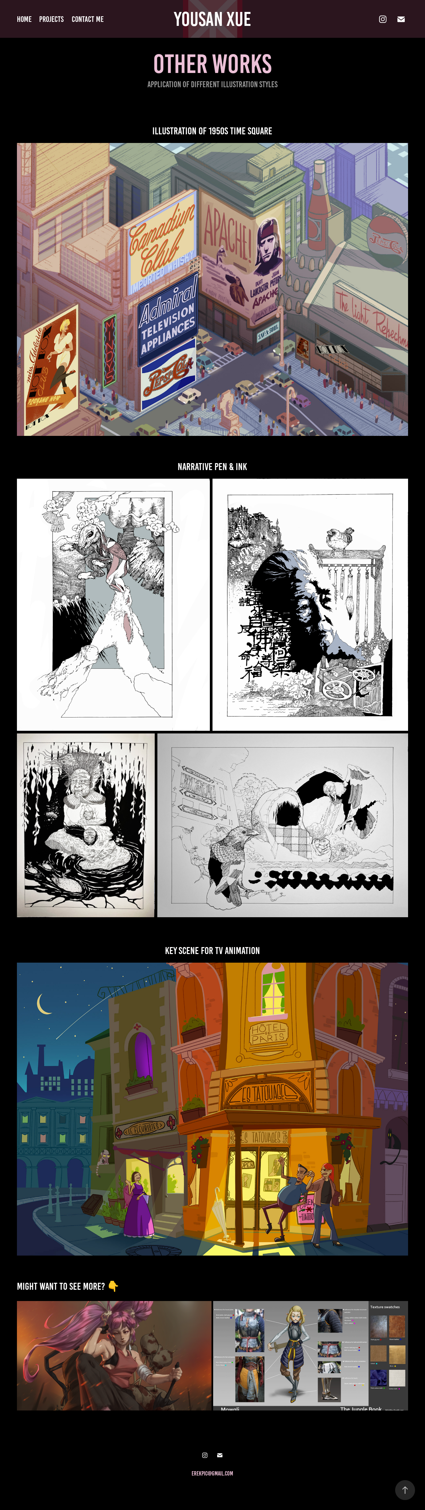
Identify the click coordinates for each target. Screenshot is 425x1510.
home (24, 19)
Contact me (88, 19)
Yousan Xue (212, 19)
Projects (51, 19)
